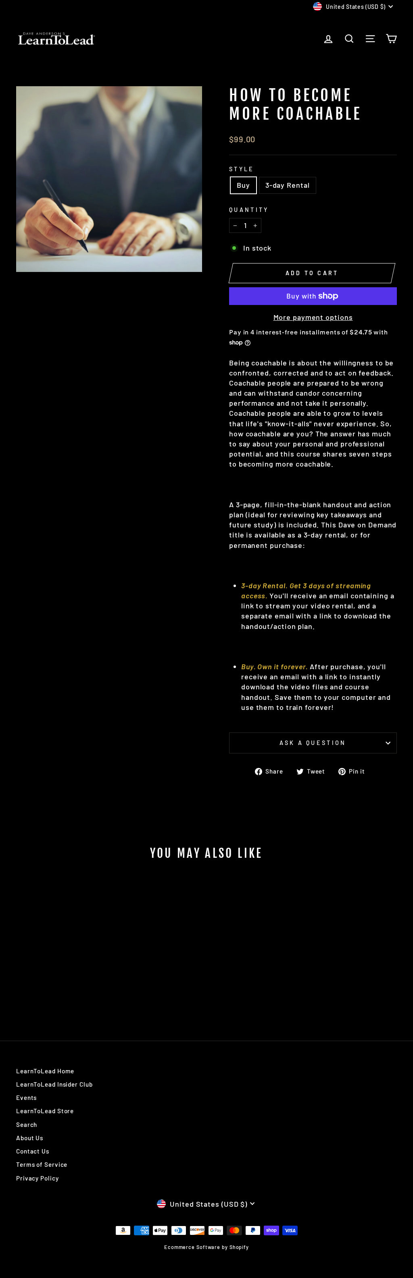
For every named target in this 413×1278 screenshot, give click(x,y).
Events (26, 1097)
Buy (243, 184)
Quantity (249, 209)
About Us (29, 1137)
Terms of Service (41, 1164)
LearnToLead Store (45, 1110)
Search (26, 1124)
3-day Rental (287, 184)
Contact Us (32, 1151)
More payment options (313, 317)
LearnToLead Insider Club (54, 1084)
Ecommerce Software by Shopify (206, 1247)
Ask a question (313, 742)
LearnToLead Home (45, 1071)
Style (241, 169)
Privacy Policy (37, 1178)
